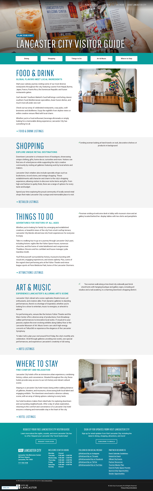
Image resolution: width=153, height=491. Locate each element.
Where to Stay (126, 59)
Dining (26, 59)
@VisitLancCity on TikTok (88, 462)
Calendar (120, 4)
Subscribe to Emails (106, 441)
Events (107, 4)
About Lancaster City (137, 4)
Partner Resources (116, 462)
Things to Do (77, 59)
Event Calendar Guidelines (118, 453)
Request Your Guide (46, 441)
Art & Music (101, 59)
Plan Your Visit (92, 4)
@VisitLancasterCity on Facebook (91, 459)
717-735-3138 (23, 463)
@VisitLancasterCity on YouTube (90, 465)
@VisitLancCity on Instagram (89, 453)
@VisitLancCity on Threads (88, 456)
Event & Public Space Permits (119, 468)
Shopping (51, 59)
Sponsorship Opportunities (119, 471)
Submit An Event (115, 456)
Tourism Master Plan (116, 465)
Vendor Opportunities (117, 474)
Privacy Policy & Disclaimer (129, 488)
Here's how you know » (47, 480)
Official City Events (115, 459)
